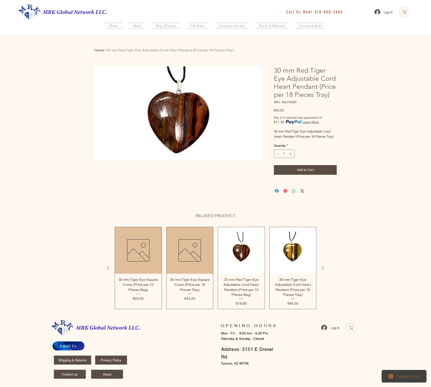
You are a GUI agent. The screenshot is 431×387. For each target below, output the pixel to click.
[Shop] (404, 12)
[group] (215, 268)
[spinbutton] (284, 154)
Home (99, 50)
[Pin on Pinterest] (285, 191)
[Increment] (291, 154)
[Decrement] (277, 154)
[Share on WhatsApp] (294, 191)
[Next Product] (322, 268)
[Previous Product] (108, 268)
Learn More (310, 122)
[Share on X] (302, 191)
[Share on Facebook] (276, 191)
